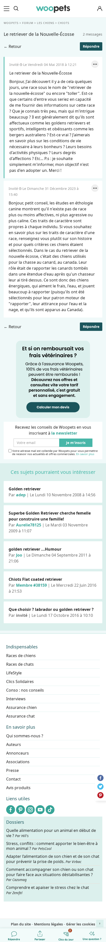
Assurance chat (20, 716)
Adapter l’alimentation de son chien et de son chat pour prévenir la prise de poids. (52, 859)
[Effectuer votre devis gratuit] (53, 379)
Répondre (91, 46)
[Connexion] (99, 9)
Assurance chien (21, 707)
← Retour (12, 46)
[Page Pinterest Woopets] (20, 809)
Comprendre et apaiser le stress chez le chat (47, 890)
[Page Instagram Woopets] (30, 809)
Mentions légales (48, 924)
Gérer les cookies (80, 924)
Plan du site (21, 924)
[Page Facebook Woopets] (10, 809)
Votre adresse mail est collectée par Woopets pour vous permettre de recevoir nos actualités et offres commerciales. (55, 452)
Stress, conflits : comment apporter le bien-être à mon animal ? (52, 846)
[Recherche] (16, 8)
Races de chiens (21, 655)
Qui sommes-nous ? (24, 736)
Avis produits (18, 787)
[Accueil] (53, 8)
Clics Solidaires (20, 681)
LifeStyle (14, 673)
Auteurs (13, 744)
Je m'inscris (76, 443)
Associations (18, 761)
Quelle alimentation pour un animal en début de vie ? (51, 833)
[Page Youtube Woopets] (40, 809)
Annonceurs (17, 753)
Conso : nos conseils (25, 690)
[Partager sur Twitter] (100, 786)
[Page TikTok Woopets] (50, 809)
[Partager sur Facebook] (100, 778)
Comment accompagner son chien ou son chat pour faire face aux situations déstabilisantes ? (49, 874)
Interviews (16, 698)
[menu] (7, 8)
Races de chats (20, 664)
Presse (12, 770)
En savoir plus (85, 454)
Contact (13, 779)
